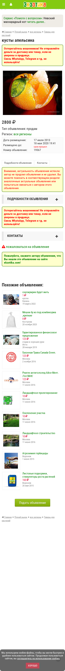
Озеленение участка (33, 413)
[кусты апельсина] (32, 72)
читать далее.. (36, 22)
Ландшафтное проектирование (39, 393)
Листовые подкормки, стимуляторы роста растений (38, 475)
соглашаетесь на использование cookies (38, 658)
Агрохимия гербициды (35, 453)
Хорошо (32, 665)
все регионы (23, 134)
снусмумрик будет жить (35, 292)
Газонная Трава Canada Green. (39, 352)
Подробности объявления (18, 162)
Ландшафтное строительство (38, 433)
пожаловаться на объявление (27, 247)
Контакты (42, 162)
